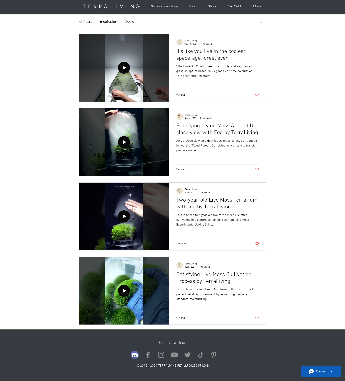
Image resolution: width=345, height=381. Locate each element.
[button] (261, 22)
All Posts (85, 22)
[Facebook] (148, 355)
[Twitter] (187, 355)
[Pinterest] (214, 355)
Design (131, 22)
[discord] (135, 355)
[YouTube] (174, 355)
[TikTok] (200, 355)
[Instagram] (161, 355)
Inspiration (108, 22)
